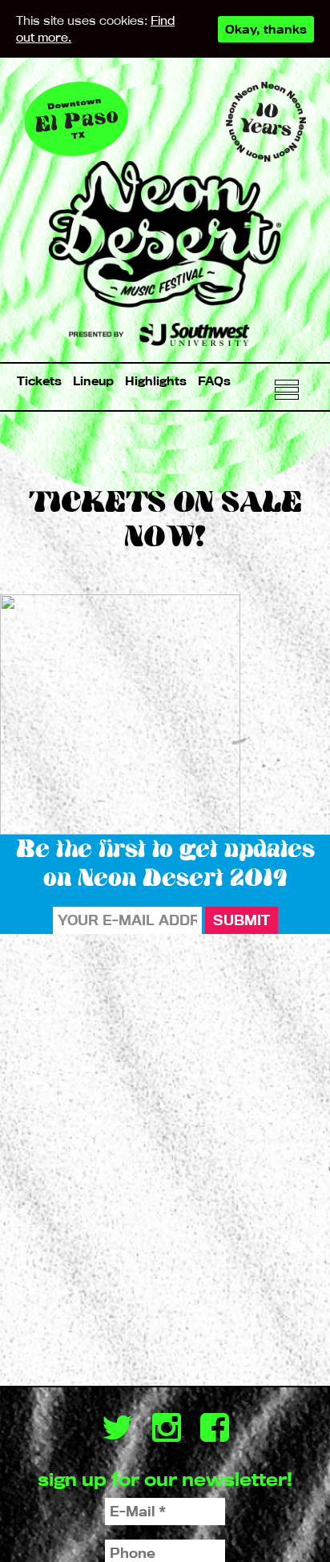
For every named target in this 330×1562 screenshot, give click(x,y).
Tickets (39, 380)
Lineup (93, 380)
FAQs (214, 380)
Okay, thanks (266, 29)
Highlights (156, 380)
